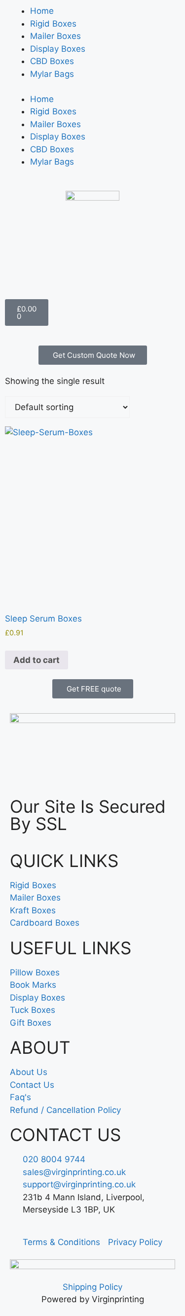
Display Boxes (57, 49)
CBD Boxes (52, 61)
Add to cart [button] (36, 660)
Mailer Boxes (55, 36)
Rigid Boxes (53, 24)
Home (42, 11)
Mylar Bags (52, 74)
